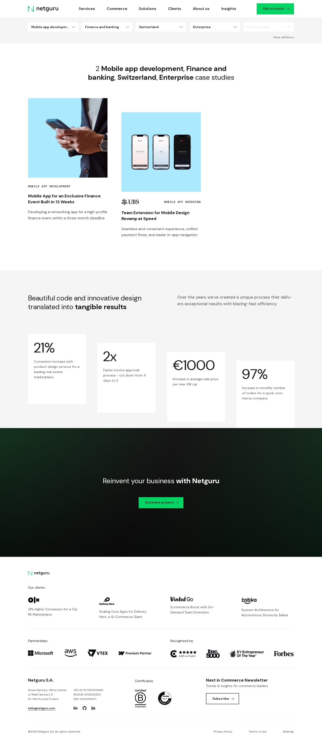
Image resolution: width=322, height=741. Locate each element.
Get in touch (273, 8)
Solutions (147, 8)
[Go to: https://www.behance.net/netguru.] (75, 708)
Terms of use (257, 731)
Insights (228, 8)
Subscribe (220, 698)
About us (201, 8)
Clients (174, 8)
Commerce (117, 8)
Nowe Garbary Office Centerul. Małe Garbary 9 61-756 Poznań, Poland (47, 694)
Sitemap (288, 731)
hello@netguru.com (41, 708)
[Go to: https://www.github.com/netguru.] (84, 708)
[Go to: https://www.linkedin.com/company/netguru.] (93, 708)
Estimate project (159, 502)
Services (87, 8)
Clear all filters (283, 37)
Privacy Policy (223, 731)
